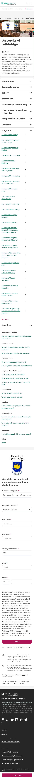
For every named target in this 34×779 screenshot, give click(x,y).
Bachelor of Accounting (10, 135)
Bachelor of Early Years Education (10, 287)
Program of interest (10, 505)
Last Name (6, 534)
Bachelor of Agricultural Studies (10, 149)
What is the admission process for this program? (15, 424)
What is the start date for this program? (16, 353)
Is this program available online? (13, 374)
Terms (23, 675)
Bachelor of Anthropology (11, 155)
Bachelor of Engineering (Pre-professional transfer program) (11, 310)
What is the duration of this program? (15, 378)
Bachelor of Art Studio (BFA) (9, 190)
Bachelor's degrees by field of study (12, 760)
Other (4, 443)
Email (4, 563)
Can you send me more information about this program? (16, 337)
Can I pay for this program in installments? (17, 366)
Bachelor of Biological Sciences (9, 216)
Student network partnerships (11, 742)
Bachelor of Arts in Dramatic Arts (8, 197)
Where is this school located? (12, 393)
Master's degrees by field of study (12, 756)
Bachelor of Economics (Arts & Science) (10, 294)
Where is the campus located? (12, 397)
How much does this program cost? (14, 362)
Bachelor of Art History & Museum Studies (10, 182)
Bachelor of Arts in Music (10, 204)
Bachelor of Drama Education (8, 279)
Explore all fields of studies (10, 752)
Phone (5, 578)
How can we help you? (10, 491)
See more (5, 319)
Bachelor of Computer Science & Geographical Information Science (10, 230)
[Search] (26, 3)
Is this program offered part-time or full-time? (16, 383)
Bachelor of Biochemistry (10, 209)
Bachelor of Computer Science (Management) (10, 246)
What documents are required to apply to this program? (16, 418)
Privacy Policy (5, 683)
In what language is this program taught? (16, 434)
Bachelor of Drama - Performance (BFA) (9, 271)
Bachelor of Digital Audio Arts (10, 264)
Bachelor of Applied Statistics (8, 162)
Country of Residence (10, 549)
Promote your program (9, 738)
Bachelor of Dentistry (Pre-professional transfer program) (11, 255)
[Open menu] (30, 3)
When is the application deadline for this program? (16, 348)
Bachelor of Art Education (11, 176)
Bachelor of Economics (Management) (10, 302)
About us (4, 734)
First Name (6, 520)
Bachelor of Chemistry (9, 222)
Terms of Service (16, 683)
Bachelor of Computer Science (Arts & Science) (10, 239)
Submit (17, 642)
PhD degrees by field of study (11, 763)
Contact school (17, 775)
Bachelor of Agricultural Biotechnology (10, 141)
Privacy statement (7, 677)
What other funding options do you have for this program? (16, 407)
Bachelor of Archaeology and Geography (10, 169)
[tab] (7, 9)
